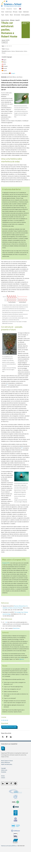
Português (5, 66)
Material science (19, 51)
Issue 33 (17, 20)
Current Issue (8, 12)
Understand (26, 12)
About (11, 15)
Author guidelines (25, 15)
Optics (25, 51)
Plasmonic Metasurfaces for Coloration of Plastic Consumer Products (15, 607)
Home (2, 12)
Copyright (3, 768)
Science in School (5, 20)
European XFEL (6, 563)
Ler (6, 622)
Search (15, 9)
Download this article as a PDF (9, 727)
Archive (3, 776)
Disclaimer (3, 772)
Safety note (4, 770)
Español (5, 70)
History (13, 51)
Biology (9, 51)
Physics (7, 49)
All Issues (15, 12)
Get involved (17, 15)
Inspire (20, 12)
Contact (3, 9)
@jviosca (21, 659)
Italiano (4, 62)
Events (7, 15)
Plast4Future (16, 628)
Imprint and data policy (6, 764)
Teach (2, 15)
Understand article (25, 23)
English (4, 60)
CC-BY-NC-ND (4, 720)
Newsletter (9, 9)
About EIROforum (5, 762)
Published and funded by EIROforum (9, 845)
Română (5, 68)
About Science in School (7, 760)
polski (4, 64)
